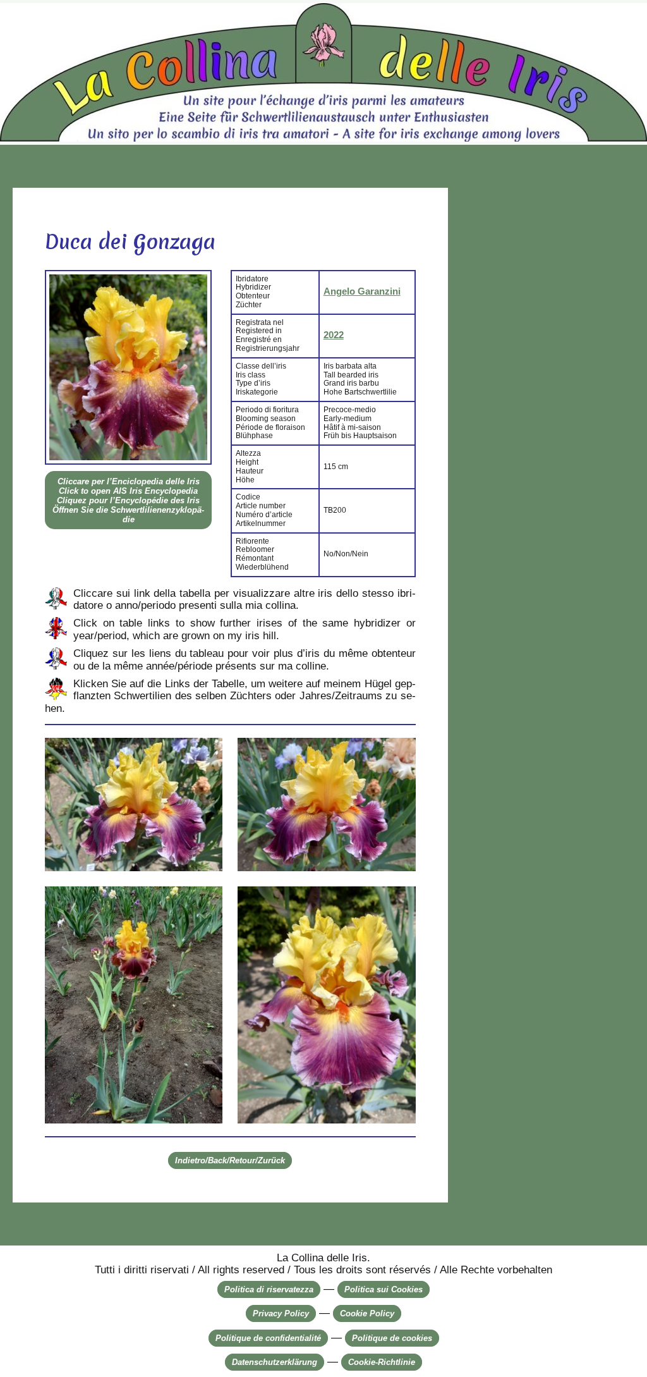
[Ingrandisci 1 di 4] (206, 754)
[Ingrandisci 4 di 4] (399, 903)
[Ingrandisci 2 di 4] (399, 754)
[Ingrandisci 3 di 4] (206, 903)
